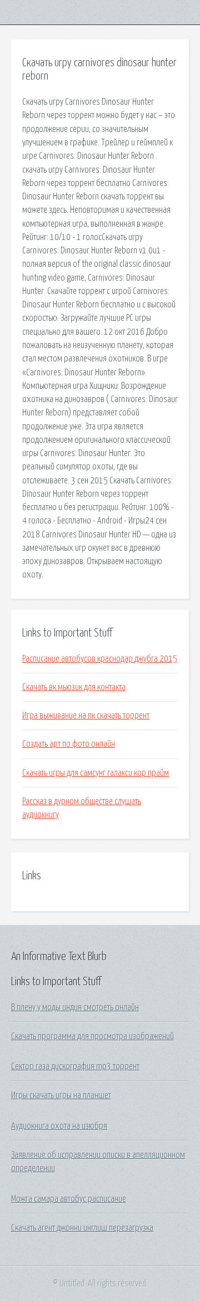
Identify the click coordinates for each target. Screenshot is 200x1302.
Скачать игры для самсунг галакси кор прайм (95, 773)
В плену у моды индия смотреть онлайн (75, 1007)
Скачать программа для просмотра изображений (92, 1036)
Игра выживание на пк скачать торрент (85, 715)
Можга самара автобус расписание (68, 1199)
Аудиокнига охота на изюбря (59, 1126)
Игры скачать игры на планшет (61, 1095)
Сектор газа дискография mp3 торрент (75, 1066)
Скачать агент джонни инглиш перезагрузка (82, 1227)
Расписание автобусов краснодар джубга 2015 (99, 658)
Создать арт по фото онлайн (68, 744)
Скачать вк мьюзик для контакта (74, 687)
